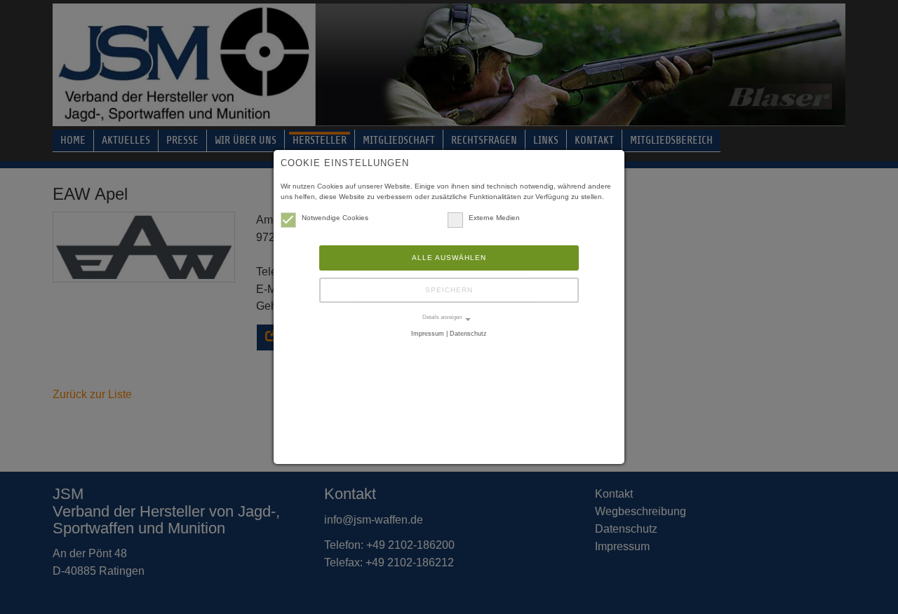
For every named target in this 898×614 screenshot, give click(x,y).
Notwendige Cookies (335, 217)
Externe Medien (494, 217)
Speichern (449, 290)
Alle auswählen (449, 257)
